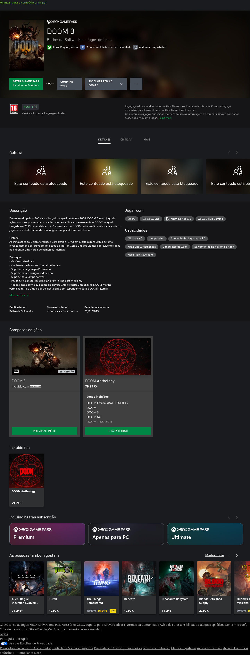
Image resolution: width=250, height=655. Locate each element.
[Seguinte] (237, 153)
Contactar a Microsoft (66, 648)
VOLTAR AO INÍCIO (44, 431)
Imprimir (87, 648)
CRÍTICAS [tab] (126, 139)
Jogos (4, 634)
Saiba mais (165, 118)
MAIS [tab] (147, 139)
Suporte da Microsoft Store (18, 629)
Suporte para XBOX (99, 624)
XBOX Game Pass (49, 624)
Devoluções (45, 629)
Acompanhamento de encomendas (77, 629)
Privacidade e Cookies (109, 648)
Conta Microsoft (236, 624)
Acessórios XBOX (74, 624)
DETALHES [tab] (104, 139)
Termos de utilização (156, 648)
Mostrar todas (214, 555)
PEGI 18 (28, 107)
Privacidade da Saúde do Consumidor (25, 648)
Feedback (118, 624)
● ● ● (136, 84)
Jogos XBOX (29, 624)
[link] (26, 480)
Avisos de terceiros (209, 648)
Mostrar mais (17, 295)
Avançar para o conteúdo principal (23, 2)
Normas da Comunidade (142, 624)
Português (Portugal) (14, 638)
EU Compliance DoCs (27, 653)
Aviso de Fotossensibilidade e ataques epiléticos (192, 624)
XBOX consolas (10, 624)
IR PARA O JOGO (118, 431)
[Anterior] (229, 153)
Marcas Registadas (183, 648)
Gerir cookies (133, 648)
